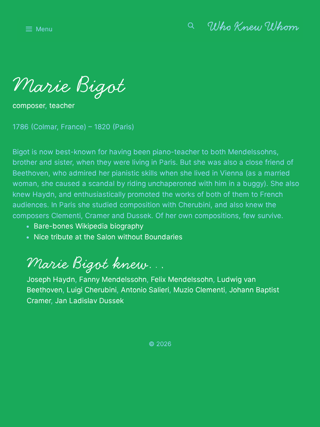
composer (28, 105)
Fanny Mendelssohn (113, 279)
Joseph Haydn (51, 279)
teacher (62, 105)
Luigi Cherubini (92, 290)
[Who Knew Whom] (253, 26)
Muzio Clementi (199, 290)
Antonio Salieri (145, 290)
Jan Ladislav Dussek (89, 300)
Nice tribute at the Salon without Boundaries (108, 237)
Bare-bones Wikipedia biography (88, 226)
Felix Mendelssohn (182, 279)
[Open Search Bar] (191, 26)
